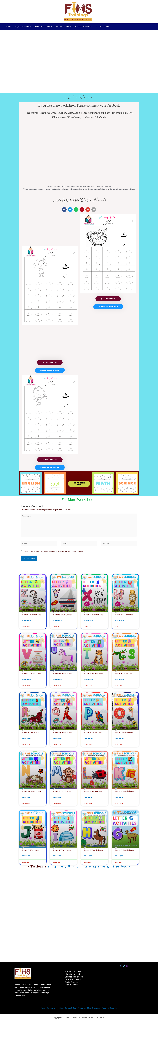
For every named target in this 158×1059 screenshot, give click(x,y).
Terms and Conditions (55, 1008)
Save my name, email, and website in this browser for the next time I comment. (54, 551)
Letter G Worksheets (124, 850)
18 (112, 866)
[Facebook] (121, 966)
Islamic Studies (71, 985)
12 (85, 866)
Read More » (26, 620)
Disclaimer (96, 1008)
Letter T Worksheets (93, 673)
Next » (125, 866)
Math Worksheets (63, 27)
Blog (89, 1008)
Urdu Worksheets (42, 27)
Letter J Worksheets (31, 850)
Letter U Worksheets (62, 673)
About (43, 1008)
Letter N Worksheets (31, 791)
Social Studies (71, 982)
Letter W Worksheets (124, 614)
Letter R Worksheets (31, 732)
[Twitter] (124, 966)
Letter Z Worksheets (31, 614)
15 (99, 866)
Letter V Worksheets (31, 673)
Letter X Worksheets (93, 614)
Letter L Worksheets (93, 791)
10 (76, 866)
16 (103, 866)
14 (94, 866)
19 (117, 866)
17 (108, 866)
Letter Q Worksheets (62, 732)
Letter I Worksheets (62, 850)
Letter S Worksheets (124, 673)
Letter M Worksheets (62, 791)
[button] (51, 26)
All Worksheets (102, 27)
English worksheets (23, 27)
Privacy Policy (70, 1008)
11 (81, 866)
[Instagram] (127, 966)
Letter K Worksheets (124, 791)
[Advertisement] (64, 46)
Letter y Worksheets (62, 614)
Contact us (81, 1008)
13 (90, 866)
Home (8, 27)
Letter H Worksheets (93, 850)
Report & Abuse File (109, 1008)
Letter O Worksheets (124, 732)
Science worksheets (83, 27)
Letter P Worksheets (93, 732)
